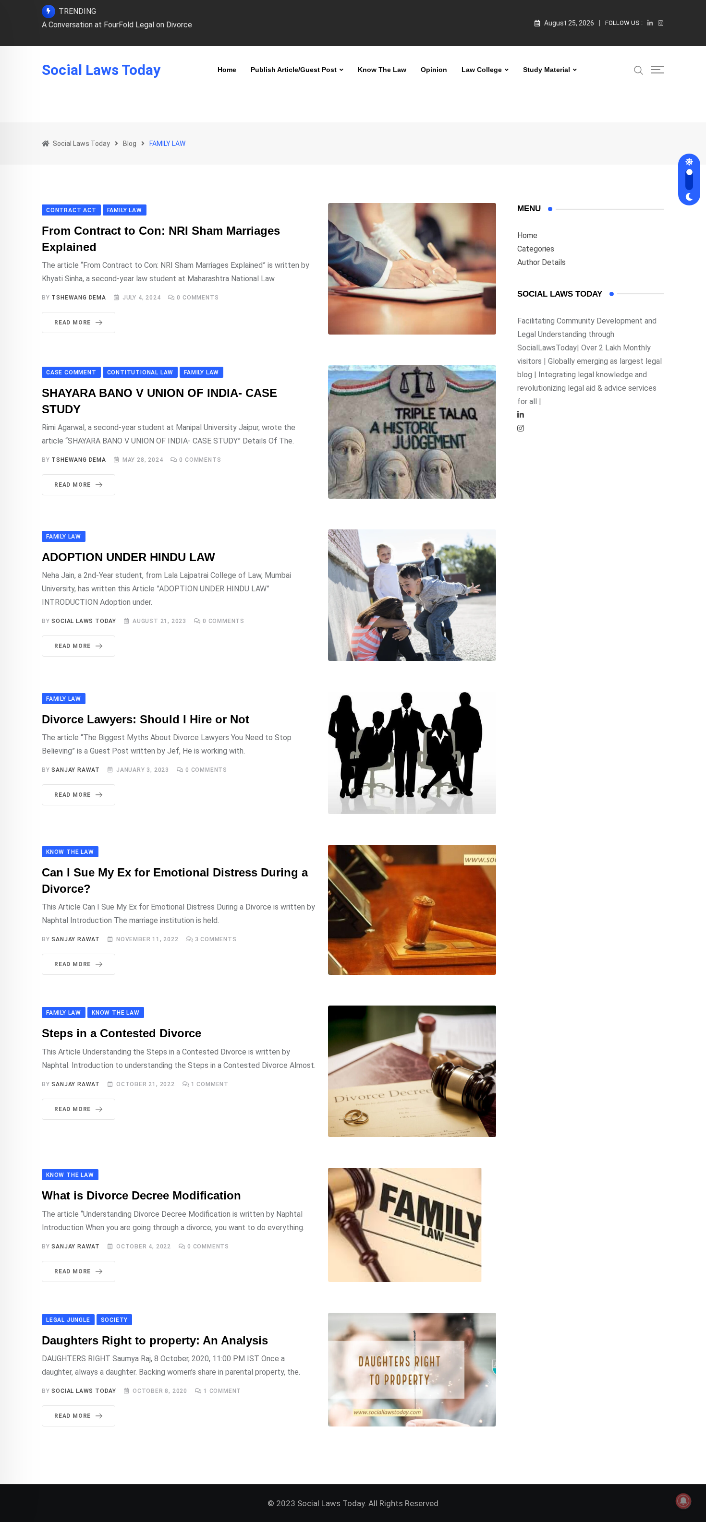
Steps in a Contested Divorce (121, 1033)
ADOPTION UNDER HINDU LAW (128, 557)
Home (227, 69)
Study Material (546, 69)
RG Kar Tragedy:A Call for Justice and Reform (118, 24)
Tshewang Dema (78, 297)
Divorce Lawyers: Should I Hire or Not (145, 719)
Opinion (434, 69)
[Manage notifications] (683, 1501)
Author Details (541, 262)
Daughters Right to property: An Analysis (155, 1340)
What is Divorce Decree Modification (141, 1195)
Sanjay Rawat (75, 770)
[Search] (639, 69)
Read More (72, 322)
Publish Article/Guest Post (294, 69)
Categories (535, 248)
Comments (198, 297)
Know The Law (382, 69)
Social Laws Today (101, 70)
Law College (482, 69)
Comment (210, 1084)
